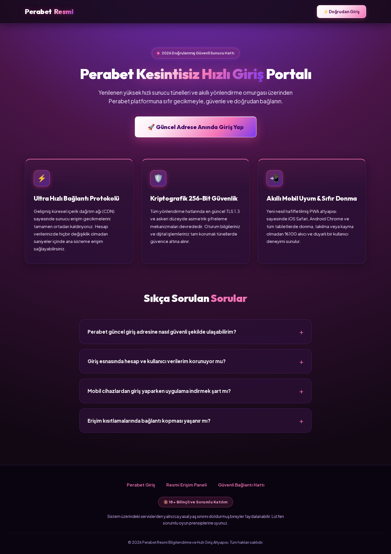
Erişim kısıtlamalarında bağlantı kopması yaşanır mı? (149, 421)
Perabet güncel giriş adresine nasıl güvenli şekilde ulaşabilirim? (162, 332)
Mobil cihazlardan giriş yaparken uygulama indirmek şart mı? (159, 391)
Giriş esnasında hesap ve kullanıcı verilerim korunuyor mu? (157, 361)
